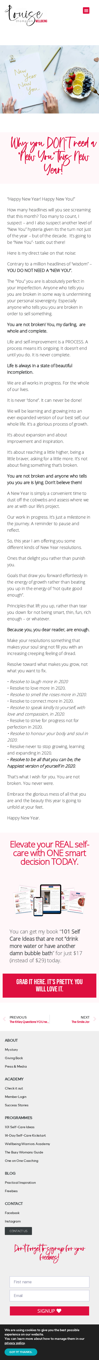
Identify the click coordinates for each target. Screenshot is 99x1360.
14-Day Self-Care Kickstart (25, 1135)
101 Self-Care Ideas (20, 1127)
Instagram (13, 1221)
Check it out (14, 1088)
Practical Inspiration (20, 1182)
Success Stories (17, 1105)
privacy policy (15, 1343)
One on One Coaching (21, 1160)
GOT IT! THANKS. (20, 1352)
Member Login (15, 1096)
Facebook (12, 1212)
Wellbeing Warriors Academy (27, 1143)
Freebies (11, 1191)
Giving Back (14, 1058)
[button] (86, 10)
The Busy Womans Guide (24, 1152)
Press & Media (16, 1066)
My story (11, 1049)
